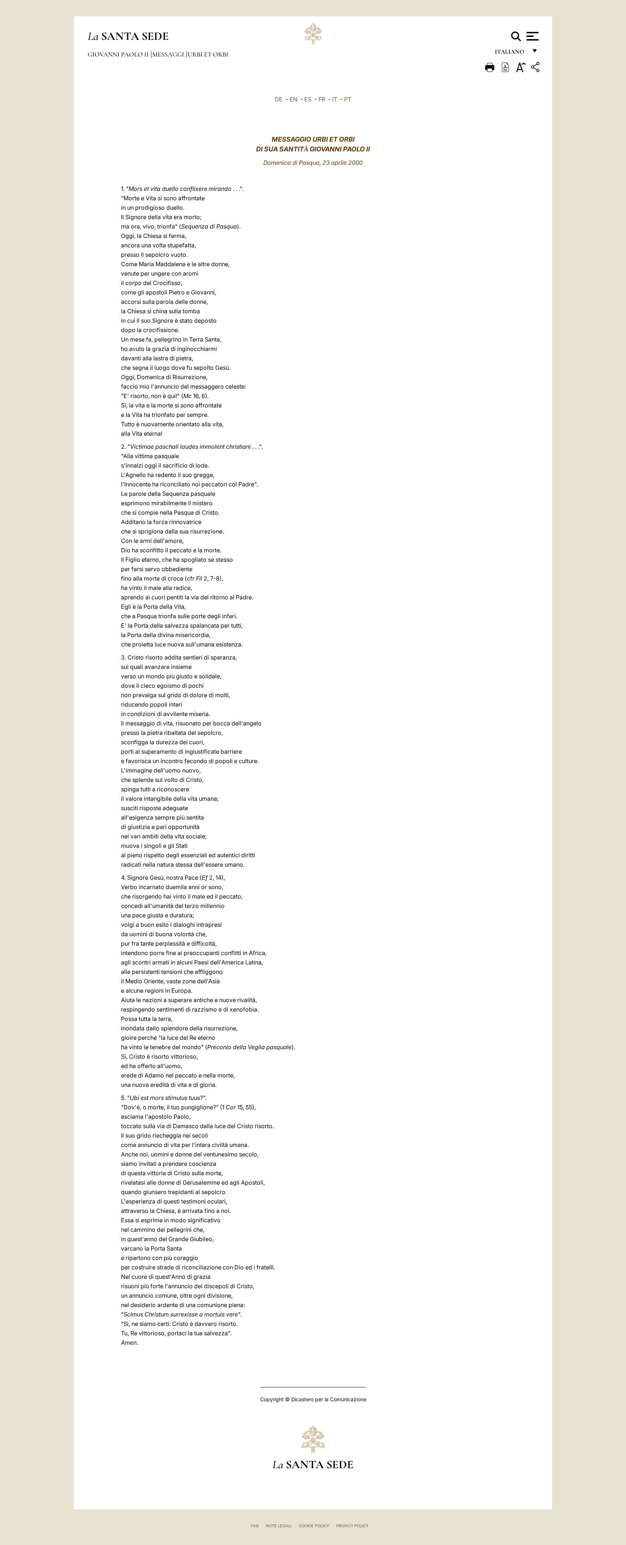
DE (279, 99)
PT (347, 99)
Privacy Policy (352, 1525)
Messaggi (168, 54)
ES (308, 99)
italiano (511, 53)
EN (293, 99)
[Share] (536, 68)
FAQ (255, 1525)
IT (334, 99)
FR (321, 99)
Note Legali (279, 1525)
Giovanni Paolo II (119, 54)
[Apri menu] (532, 36)
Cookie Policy (314, 1525)
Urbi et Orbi (208, 54)
